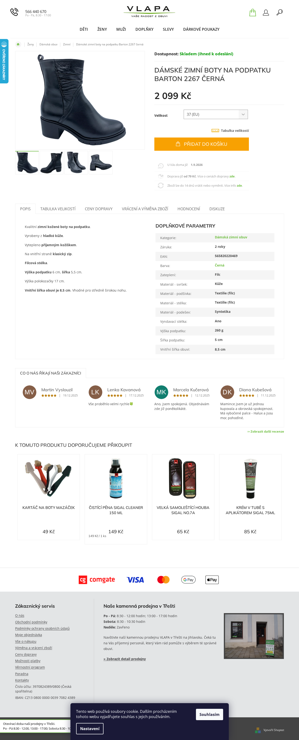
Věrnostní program (30, 667)
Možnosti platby (27, 660)
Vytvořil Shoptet (274, 730)
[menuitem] (84, 29)
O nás (19, 615)
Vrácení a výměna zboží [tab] (145, 208)
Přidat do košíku (205, 144)
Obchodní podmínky (31, 622)
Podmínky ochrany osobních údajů (42, 628)
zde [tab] (232, 176)
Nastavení (90, 728)
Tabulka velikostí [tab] (235, 130)
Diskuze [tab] (217, 208)
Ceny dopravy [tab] (99, 208)
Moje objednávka (28, 634)
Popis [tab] (25, 208)
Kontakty (22, 680)
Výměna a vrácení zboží (33, 647)
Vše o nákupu (25, 641)
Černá (219, 265)
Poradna (21, 673)
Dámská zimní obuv (231, 237)
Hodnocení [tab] (189, 208)
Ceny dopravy (26, 654)
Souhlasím (209, 714)
